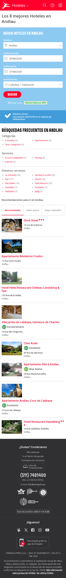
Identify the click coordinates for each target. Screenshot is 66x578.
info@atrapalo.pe (36, 484)
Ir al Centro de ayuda (33, 456)
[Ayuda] (52, 5)
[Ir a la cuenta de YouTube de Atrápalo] (47, 530)
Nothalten (9, 191)
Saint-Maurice (41, 183)
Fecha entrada (10, 53)
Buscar (12, 94)
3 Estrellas (10, 140)
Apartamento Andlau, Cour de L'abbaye (27, 400)
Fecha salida (9, 66)
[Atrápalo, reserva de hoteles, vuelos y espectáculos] (5, 5)
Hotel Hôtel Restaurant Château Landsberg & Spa (31, 289)
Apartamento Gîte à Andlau (41, 364)
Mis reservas (33, 452)
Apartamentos (41, 140)
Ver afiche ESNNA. (45, 573)
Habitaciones (10, 79)
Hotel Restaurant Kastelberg (42, 422)
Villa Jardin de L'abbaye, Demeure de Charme (30, 322)
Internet (9, 161)
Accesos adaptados (14, 157)
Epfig (37, 191)
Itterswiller (10, 183)
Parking (38, 157)
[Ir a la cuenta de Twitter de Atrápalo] (26, 530)
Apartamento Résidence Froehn (22, 256)
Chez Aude (30, 343)
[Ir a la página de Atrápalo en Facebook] (33, 530)
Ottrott (38, 179)
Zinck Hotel (31, 220)
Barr (7, 179)
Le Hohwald (10, 175)
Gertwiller (9, 187)
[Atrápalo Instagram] (40, 530)
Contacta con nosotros (33, 460)
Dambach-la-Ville (43, 175)
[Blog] (19, 530)
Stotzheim (39, 187)
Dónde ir (8, 40)
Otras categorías (13, 144)
